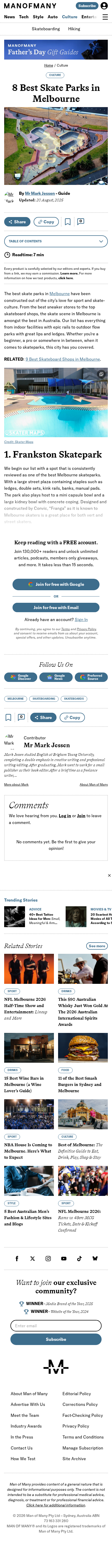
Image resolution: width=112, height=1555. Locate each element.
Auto (53, 16)
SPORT (12, 991)
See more (97, 946)
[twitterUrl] (32, 1258)
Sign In (81, 619)
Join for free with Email (56, 607)
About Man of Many (94, 784)
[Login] (104, 5)
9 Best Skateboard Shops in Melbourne (63, 359)
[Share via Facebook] (100, 144)
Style (38, 16)
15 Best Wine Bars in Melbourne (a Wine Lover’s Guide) (24, 1084)
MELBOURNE (16, 698)
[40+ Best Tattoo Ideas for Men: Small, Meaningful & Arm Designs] (14, 916)
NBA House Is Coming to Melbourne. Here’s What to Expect (28, 1151)
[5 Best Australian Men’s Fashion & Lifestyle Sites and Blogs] (29, 1181)
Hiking (74, 28)
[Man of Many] (56, 1367)
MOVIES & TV (101, 909)
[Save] (68, 222)
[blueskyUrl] (95, 1258)
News (9, 16)
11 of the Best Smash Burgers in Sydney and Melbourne (79, 1084)
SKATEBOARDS (74, 698)
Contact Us (22, 1448)
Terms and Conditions (83, 1437)
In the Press (22, 1437)
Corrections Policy (80, 1404)
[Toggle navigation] (105, 17)
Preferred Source (95, 677)
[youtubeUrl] (63, 1258)
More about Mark (16, 784)
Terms (65, 629)
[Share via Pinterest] (100, 167)
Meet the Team (25, 1415)
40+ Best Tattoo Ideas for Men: (44, 921)
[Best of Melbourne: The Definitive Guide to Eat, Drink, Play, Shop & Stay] (83, 1114)
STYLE (12, 1203)
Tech (24, 16)
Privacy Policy (86, 629)
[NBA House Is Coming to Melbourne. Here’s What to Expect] (29, 1114)
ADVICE (35, 909)
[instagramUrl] (48, 1258)
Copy (48, 221)
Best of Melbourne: (80, 1151)
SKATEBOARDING (44, 698)
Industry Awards (26, 1426)
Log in (65, 815)
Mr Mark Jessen (40, 193)
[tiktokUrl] (79, 1258)
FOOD (65, 1070)
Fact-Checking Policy (83, 1415)
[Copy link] (100, 178)
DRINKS (66, 991)
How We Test (23, 1458)
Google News (59, 677)
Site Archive (74, 1458)
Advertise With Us (28, 1404)
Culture (69, 16)
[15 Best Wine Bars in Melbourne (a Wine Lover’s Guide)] (29, 1048)
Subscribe (87, 5)
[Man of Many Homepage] (30, 5)
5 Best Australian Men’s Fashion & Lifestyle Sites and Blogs (28, 1217)
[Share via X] (100, 155)
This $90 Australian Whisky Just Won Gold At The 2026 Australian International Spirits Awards (83, 1012)
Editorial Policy (77, 1393)
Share (20, 221)
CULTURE (55, 75)
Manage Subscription (83, 1448)
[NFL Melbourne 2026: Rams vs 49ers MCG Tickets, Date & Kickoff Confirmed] (83, 1181)
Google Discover (24, 677)
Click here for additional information (55, 1505)
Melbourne (59, 293)
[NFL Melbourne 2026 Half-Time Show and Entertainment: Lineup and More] (29, 969)
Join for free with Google (60, 584)
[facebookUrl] (17, 1258)
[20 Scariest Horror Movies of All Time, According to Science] (76, 916)
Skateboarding (46, 28)
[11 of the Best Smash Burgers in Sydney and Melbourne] (83, 1048)
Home (48, 65)
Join (81, 815)
